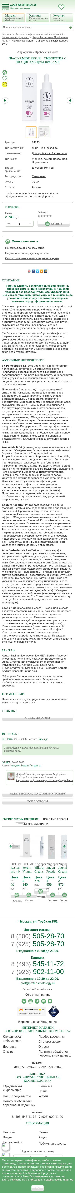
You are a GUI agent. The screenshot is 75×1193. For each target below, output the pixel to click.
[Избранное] (61, 8)
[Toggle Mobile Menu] (5, 7)
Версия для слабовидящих (37, 1021)
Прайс (43, 1091)
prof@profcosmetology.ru (38, 983)
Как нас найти (12, 1142)
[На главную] (25, 8)
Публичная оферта (52, 1143)
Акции (42, 1137)
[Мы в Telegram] (37, 1001)
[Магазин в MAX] (6, 1156)
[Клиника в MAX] (6, 1147)
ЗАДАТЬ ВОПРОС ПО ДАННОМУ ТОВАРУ (37, 793)
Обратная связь (37, 994)
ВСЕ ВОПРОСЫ (37, 801)
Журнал (59, 18)
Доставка (9, 1046)
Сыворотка (39, 176)
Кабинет (54, 7)
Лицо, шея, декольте (45, 147)
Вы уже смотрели (35, 824)
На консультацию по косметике (24, 247)
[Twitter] (38, 270)
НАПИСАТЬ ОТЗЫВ (37, 717)
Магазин (14, 18)
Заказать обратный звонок (37, 989)
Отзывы (8, 1051)
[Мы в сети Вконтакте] (24, 1001)
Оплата (43, 1046)
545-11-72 (37, 964)
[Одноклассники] (42, 270)
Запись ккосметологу (46, 7)
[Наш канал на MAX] (50, 1001)
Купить (18, 895)
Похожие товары (55, 819)
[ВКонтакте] (34, 270)
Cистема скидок (49, 1041)
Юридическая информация (12, 1038)
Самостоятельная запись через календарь (32, 258)
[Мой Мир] (46, 270)
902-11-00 (37, 972)
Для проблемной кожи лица (49, 153)
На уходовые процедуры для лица (27, 253)
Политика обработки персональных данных (54, 1053)
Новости (9, 1132)
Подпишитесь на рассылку (37, 1151)
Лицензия (45, 1086)
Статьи (43, 1132)
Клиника (38, 18)
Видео (7, 1137)
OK (37, 1188)
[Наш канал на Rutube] (43, 1001)
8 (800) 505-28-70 (24, 1067)
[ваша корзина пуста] (69, 7)
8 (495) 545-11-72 (24, 1116)
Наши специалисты (17, 1096)
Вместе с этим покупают (20, 819)
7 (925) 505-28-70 (51, 1067)
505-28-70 (37, 936)
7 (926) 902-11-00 (51, 1116)
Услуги (43, 1096)
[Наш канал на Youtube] (30, 1001)
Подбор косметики (51, 1036)
